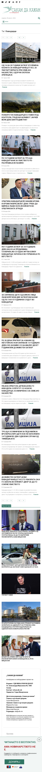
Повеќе (4, 87)
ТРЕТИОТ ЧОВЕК (7, 595)
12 (19, 37)
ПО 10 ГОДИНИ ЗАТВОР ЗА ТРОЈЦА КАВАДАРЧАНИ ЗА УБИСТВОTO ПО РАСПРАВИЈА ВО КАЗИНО (17, 160)
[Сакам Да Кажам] (21, 14)
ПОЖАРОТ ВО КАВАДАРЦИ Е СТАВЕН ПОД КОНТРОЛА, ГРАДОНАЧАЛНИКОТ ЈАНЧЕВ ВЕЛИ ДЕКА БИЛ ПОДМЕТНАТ (20, 117)
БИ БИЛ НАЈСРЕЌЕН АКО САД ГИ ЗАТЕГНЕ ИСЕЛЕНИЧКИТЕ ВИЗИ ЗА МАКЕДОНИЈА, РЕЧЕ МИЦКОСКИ (17, 659)
